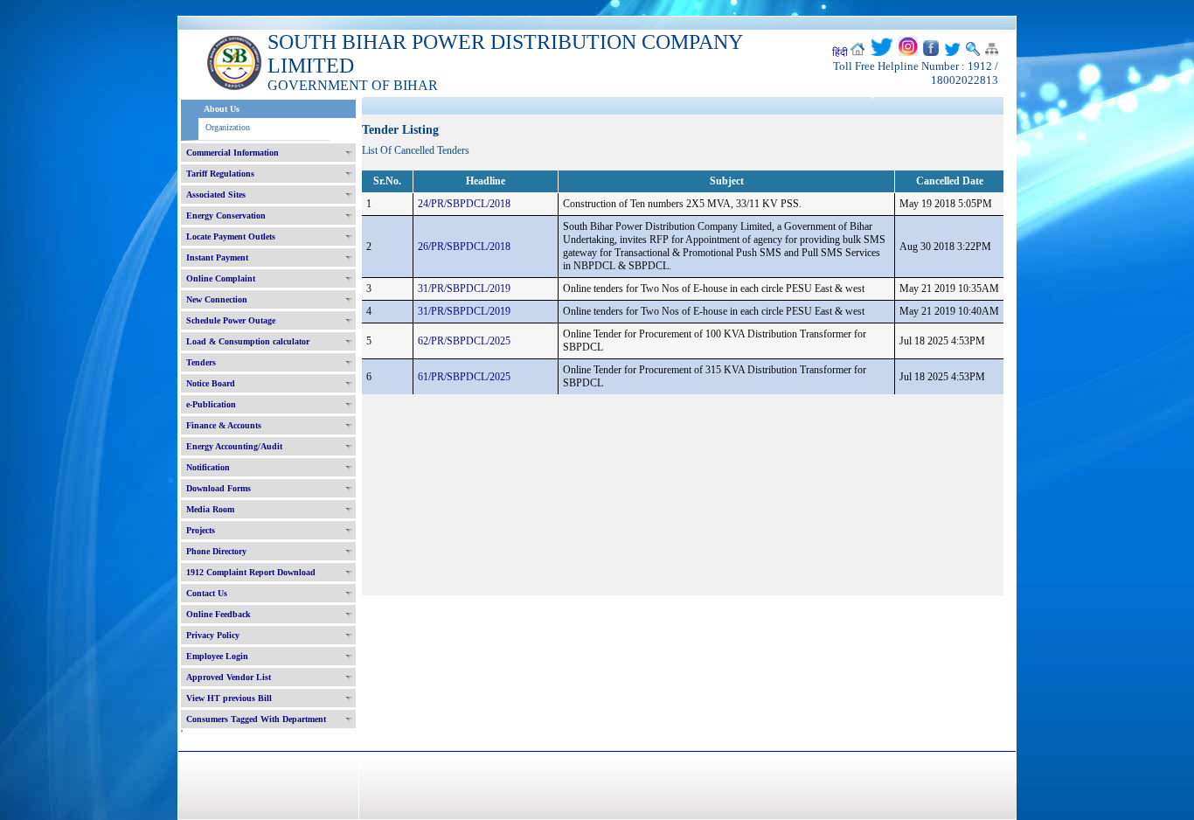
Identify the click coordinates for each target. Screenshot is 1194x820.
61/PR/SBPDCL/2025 (464, 377)
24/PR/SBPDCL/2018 (464, 204)
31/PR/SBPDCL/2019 (464, 288)
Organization (227, 127)
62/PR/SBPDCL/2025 (464, 341)
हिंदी (840, 52)
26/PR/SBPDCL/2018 (464, 246)
